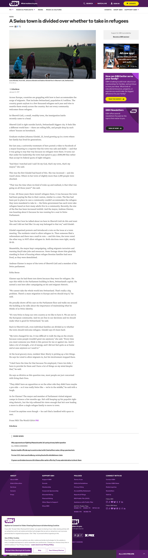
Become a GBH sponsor (121, 37)
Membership (46, 487)
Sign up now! (114, 128)
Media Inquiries (111, 487)
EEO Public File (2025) (82, 498)
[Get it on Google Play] (132, 66)
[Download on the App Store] (121, 66)
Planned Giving (47, 498)
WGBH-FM (78, 512)
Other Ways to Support (50, 502)
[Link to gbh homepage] (14, 3)
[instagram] (107, 502)
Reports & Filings (80, 494)
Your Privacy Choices (74, 542)
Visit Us (108, 494)
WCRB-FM (87, 512)
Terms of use (78, 479)
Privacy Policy (79, 487)
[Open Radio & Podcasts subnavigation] (34, 9)
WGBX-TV (86, 508)
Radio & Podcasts (24, 10)
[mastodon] (117, 508)
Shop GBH (118, 10)
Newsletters (110, 491)
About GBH (14, 479)
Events (108, 10)
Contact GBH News (112, 483)
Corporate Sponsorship (50, 491)
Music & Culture (54, 10)
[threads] (117, 502)
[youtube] (112, 502)
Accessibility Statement (82, 491)
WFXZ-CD (96, 508)
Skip (39, 550)
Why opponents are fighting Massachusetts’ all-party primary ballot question (38, 443)
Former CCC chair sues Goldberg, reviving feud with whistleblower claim (37, 455)
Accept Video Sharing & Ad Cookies (18, 550)
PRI (37, 420)
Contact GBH (110, 479)
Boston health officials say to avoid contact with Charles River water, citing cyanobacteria (43, 450)
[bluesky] (115, 502)
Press (12, 494)
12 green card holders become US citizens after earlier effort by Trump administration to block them (46, 460)
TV (10, 10)
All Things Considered (19, 446)
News (40, 10)
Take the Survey (115, 99)
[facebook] (120, 502)
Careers (13, 491)
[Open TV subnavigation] (12, 9)
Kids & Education (16, 483)
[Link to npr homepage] (78, 535)
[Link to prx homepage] (89, 535)
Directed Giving (47, 494)
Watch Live (102, 3)
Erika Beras (15, 89)
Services (13, 487)
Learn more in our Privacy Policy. (42, 545)
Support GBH (131, 10)
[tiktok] (109, 502)
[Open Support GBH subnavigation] (138, 9)
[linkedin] (122, 502)
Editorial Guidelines (81, 483)
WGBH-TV (77, 508)
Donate (132, 3)
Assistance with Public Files (83, 502)
